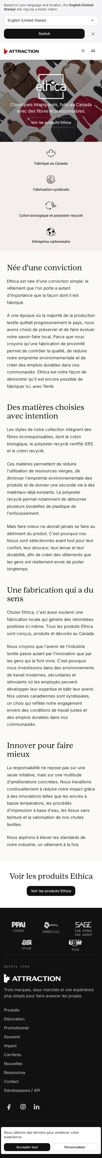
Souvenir (12, 1036)
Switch (44, 33)
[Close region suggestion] (93, 34)
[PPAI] (18, 924)
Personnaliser (74, 1147)
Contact (11, 1081)
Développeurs (17, 1090)
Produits (11, 1009)
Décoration (14, 1018)
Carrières (12, 1054)
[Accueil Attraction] (21, 51)
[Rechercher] (83, 51)
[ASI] (26, 942)
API (37, 1090)
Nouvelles (13, 1063)
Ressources (14, 1072)
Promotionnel (16, 1027)
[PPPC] (51, 925)
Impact (10, 1045)
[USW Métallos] (75, 943)
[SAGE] (83, 924)
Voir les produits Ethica (51, 122)
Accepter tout (27, 1147)
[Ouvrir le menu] (93, 51)
